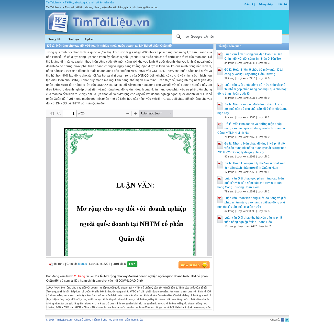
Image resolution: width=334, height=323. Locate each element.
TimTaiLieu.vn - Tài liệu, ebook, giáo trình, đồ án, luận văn (80, 2)
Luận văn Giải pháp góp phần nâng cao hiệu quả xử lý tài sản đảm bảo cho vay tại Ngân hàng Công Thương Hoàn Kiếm (250, 183)
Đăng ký (250, 4)
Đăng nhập (266, 4)
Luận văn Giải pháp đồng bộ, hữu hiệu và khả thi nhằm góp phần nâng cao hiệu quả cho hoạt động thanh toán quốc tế (252, 89)
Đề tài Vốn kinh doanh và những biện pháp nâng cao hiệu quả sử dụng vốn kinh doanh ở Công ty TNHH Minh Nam (251, 128)
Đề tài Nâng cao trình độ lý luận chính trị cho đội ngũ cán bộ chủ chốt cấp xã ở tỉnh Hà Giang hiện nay (252, 109)
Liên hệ (282, 4)
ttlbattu (82, 264)
